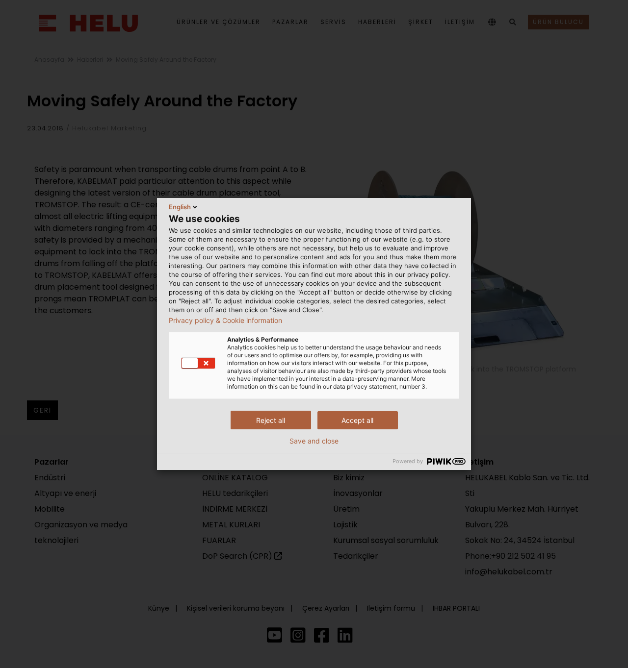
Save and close (314, 441)
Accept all (357, 420)
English (180, 207)
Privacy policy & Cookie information (225, 320)
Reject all (270, 420)
